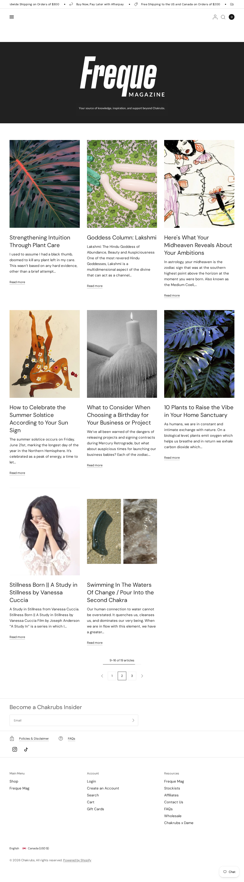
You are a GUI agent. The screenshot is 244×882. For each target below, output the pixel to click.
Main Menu (17, 773)
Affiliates (171, 795)
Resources (171, 773)
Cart (90, 802)
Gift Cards (95, 809)
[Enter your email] (133, 720)
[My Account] (215, 17)
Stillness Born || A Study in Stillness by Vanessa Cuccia (43, 592)
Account (93, 773)
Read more (17, 282)
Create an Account (103, 788)
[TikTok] (26, 749)
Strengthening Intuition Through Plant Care (40, 241)
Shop (14, 781)
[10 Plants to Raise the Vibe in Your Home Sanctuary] (199, 354)
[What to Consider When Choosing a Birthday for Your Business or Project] (122, 354)
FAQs (168, 809)
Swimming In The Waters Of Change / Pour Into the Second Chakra (120, 592)
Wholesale (173, 816)
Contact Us (173, 802)
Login (91, 781)
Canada (38, 848)
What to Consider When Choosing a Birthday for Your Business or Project (119, 415)
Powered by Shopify (77, 860)
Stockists (172, 788)
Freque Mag (19, 788)
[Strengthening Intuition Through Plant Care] (45, 184)
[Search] (223, 17)
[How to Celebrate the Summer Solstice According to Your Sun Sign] (45, 354)
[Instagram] (15, 749)
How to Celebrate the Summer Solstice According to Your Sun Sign (39, 419)
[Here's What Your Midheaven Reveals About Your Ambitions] (199, 184)
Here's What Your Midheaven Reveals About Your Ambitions (198, 245)
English (14, 848)
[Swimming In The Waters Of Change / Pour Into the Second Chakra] (122, 531)
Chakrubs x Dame (178, 822)
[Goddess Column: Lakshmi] (122, 184)
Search (93, 795)
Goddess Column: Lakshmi (122, 237)
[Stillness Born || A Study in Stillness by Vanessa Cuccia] (45, 531)
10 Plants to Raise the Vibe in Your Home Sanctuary (199, 411)
